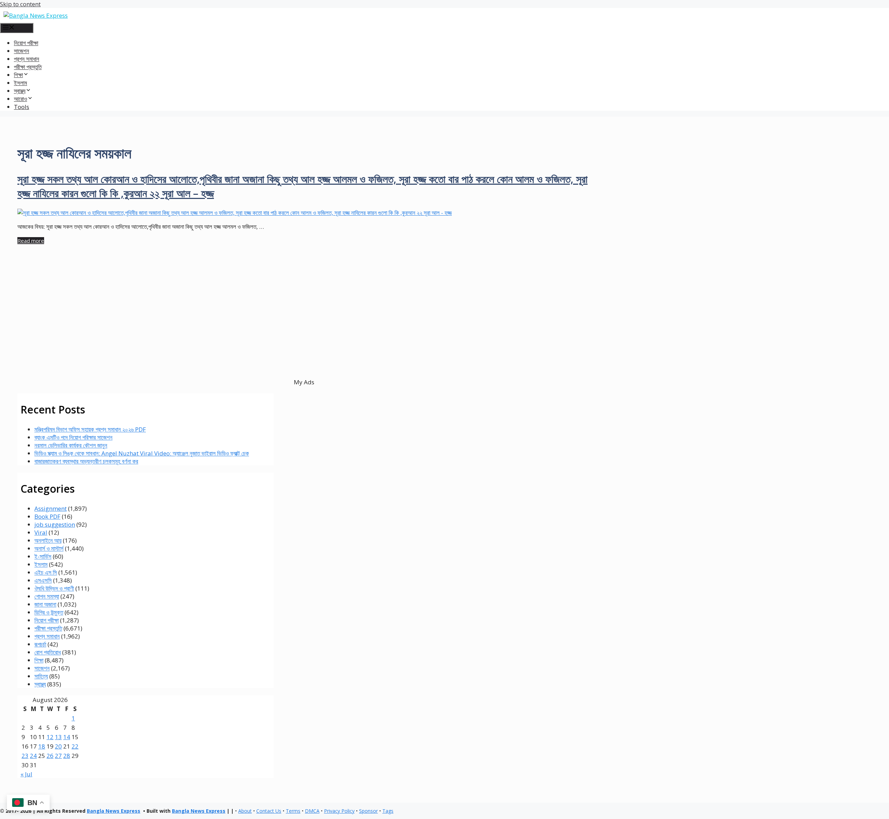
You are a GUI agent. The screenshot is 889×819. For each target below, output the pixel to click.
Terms (293, 811)
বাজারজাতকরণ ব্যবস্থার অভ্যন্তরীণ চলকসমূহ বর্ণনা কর (86, 461)
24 (33, 756)
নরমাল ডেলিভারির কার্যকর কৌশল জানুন (70, 445)
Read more (30, 240)
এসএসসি (43, 580)
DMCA (312, 811)
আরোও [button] (20, 99)
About (245, 811)
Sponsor (368, 811)
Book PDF (47, 516)
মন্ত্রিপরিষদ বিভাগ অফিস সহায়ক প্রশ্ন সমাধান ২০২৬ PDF (90, 429)
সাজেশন (21, 51)
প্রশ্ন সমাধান (26, 59)
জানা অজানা (45, 604)
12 (50, 737)
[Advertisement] (218, 323)
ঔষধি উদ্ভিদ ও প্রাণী (54, 588)
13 (58, 737)
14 (66, 737)
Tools (21, 107)
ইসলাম (20, 83)
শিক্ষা (38, 660)
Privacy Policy (339, 811)
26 (50, 756)
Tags (387, 811)
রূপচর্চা (40, 644)
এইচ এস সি (45, 572)
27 (58, 756)
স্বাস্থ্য (40, 684)
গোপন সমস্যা (46, 596)
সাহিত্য (41, 676)
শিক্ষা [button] (18, 75)
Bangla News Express (113, 811)
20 (58, 746)
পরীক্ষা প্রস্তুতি (28, 67)
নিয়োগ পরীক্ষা (26, 43)
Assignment (50, 508)
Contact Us (268, 811)
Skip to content (20, 4)
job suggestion (54, 524)
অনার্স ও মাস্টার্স (49, 548)
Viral (40, 532)
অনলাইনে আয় (47, 540)
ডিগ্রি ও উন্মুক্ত (48, 612)
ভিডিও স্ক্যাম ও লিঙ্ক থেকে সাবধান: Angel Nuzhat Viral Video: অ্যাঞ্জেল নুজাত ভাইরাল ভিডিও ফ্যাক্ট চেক (141, 453)
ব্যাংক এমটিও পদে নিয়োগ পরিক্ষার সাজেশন (73, 437)
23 (25, 756)
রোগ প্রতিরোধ (47, 652)
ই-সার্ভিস (42, 556)
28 (66, 756)
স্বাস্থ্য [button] (19, 91)
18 (41, 746)
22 (75, 746)
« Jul (26, 774)
